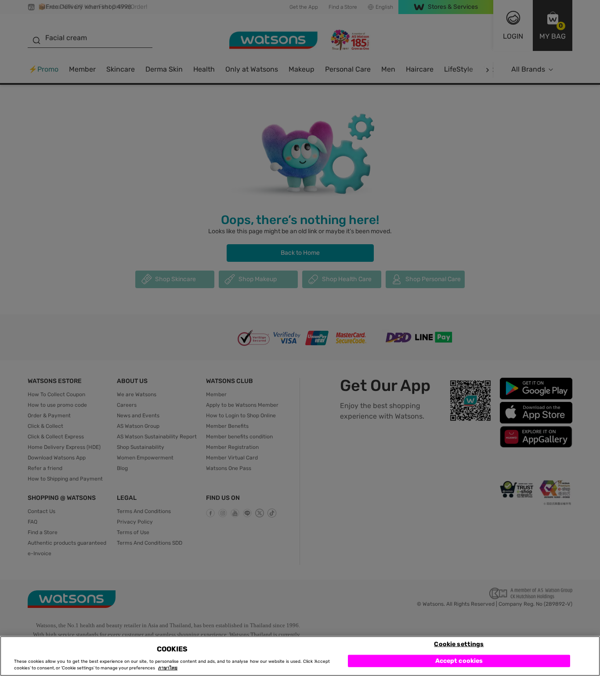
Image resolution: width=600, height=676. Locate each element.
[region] (300, 656)
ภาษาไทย (167, 668)
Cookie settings (459, 643)
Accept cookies (459, 660)
